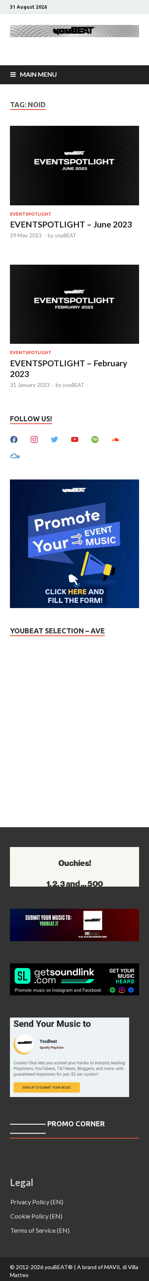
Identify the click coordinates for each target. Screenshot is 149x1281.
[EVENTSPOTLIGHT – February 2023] (74, 306)
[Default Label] (75, 438)
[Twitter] (54, 438)
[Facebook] (14, 438)
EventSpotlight (30, 214)
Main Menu (38, 74)
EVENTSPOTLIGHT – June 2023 (71, 224)
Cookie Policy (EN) (36, 1216)
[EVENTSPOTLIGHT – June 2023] (74, 167)
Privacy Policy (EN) (36, 1201)
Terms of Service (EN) (40, 1230)
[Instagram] (34, 438)
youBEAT (65, 235)
